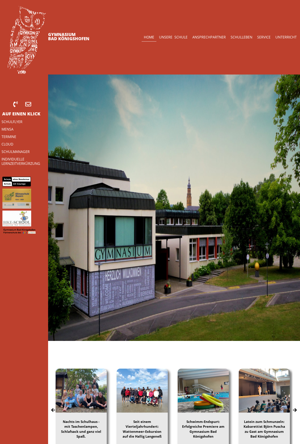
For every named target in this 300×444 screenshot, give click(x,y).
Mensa (7, 129)
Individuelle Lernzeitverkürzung (21, 161)
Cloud (7, 144)
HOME (149, 37)
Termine (9, 136)
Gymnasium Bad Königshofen (68, 37)
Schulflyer (12, 121)
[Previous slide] (53, 410)
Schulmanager (16, 151)
